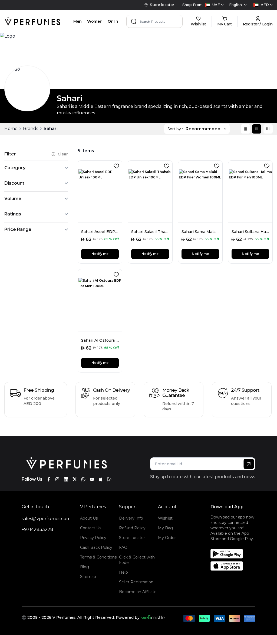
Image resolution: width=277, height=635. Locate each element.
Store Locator (132, 537)
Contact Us (90, 528)
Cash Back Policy (96, 547)
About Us (89, 518)
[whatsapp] (83, 479)
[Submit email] (248, 464)
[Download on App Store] (234, 566)
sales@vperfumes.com (46, 518)
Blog (84, 566)
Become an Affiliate (138, 591)
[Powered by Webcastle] (153, 617)
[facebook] (49, 479)
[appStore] (100, 479)
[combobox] (214, 5)
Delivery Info (131, 518)
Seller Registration (136, 582)
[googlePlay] (109, 479)
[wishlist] (117, 165)
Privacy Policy (93, 537)
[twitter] (74, 479)
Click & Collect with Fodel (137, 560)
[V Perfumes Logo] (32, 21)
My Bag (165, 528)
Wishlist (165, 518)
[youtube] (92, 479)
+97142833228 (37, 529)
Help (123, 572)
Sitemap (88, 576)
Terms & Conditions (98, 557)
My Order (167, 537)
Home (11, 128)
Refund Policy (132, 528)
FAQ (123, 547)
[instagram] (57, 479)
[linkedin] (66, 479)
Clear (63, 154)
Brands (30, 128)
